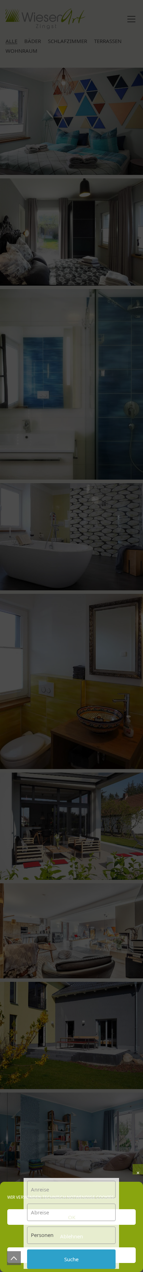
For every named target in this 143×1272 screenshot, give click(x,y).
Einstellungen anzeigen (71, 1255)
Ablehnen (71, 1236)
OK (71, 1217)
